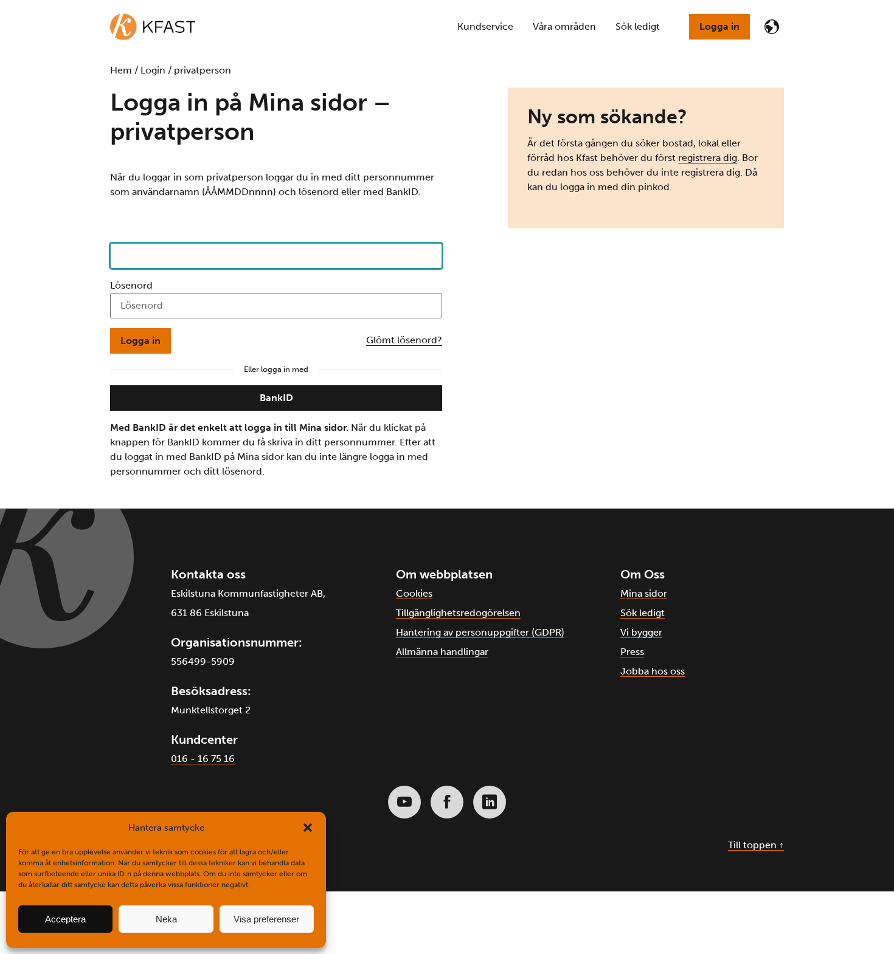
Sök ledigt (642, 613)
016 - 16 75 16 (203, 758)
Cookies (414, 593)
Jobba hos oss (652, 671)
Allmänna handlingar (442, 651)
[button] (308, 828)
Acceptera (65, 919)
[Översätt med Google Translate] (772, 27)
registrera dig (707, 157)
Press (632, 651)
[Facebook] (447, 802)
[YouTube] (404, 802)
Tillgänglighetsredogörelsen (458, 613)
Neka (166, 919)
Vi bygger (641, 632)
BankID (276, 397)
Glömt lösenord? (404, 340)
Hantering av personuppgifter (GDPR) (480, 632)
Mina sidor (643, 593)
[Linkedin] (489, 802)
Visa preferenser (266, 919)
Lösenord (131, 285)
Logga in (719, 26)
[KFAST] (152, 26)
